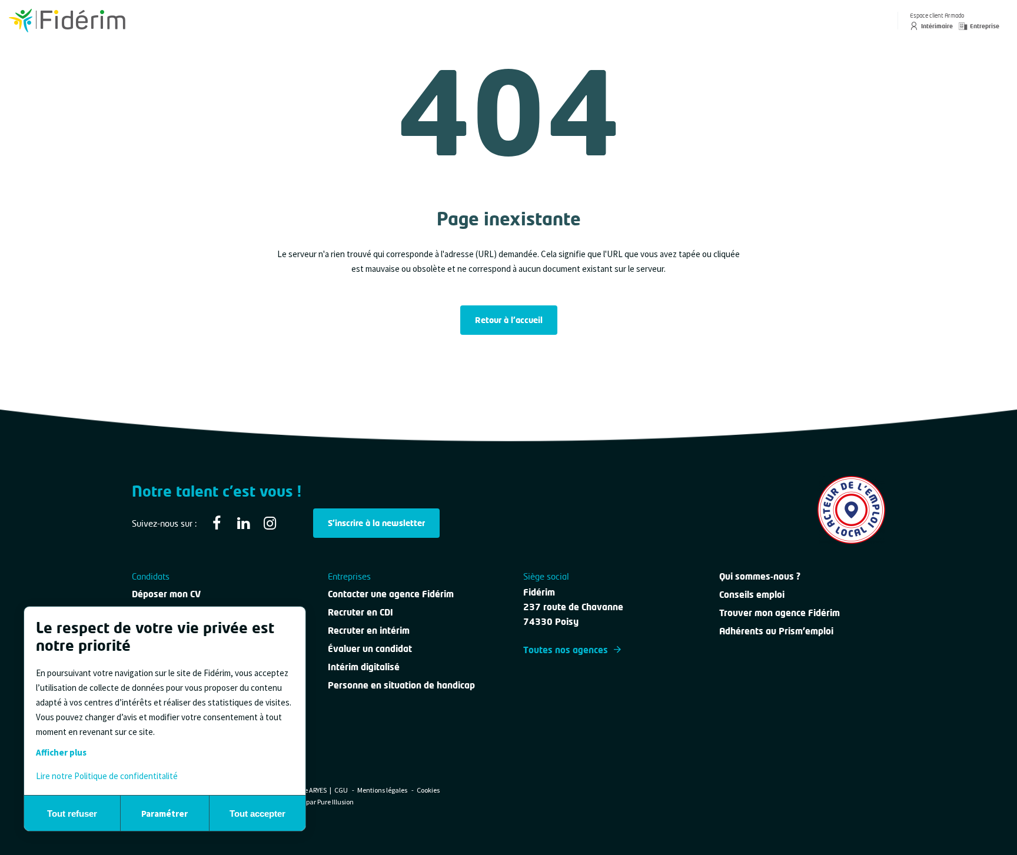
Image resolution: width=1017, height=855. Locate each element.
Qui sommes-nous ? (759, 576)
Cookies (428, 790)
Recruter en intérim (369, 630)
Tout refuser (72, 814)
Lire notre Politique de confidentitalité (107, 775)
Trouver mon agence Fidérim (779, 612)
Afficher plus (61, 752)
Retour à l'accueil (509, 320)
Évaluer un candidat (370, 648)
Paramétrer (164, 813)
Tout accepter (257, 814)
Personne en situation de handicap (401, 685)
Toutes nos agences (565, 649)
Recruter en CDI (360, 612)
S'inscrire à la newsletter (376, 523)
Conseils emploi (752, 594)
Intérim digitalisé (364, 666)
